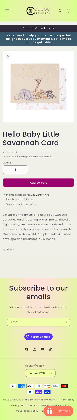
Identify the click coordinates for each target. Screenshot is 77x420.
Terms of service (39, 405)
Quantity (8, 162)
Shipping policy (60, 405)
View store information (21, 204)
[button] (7, 11)
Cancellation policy (27, 410)
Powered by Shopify (45, 399)
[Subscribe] (66, 322)
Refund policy (66, 399)
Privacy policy (19, 405)
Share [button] (11, 249)
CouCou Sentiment (22, 399)
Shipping (22, 156)
